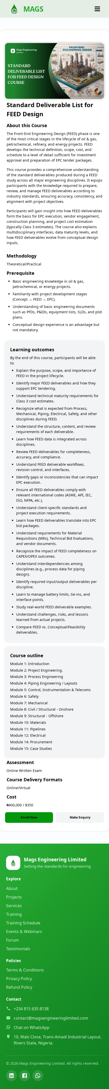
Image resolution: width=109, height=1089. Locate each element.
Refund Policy (19, 987)
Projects (14, 897)
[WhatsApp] (37, 1075)
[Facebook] (24, 1075)
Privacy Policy (19, 978)
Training (14, 914)
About (12, 888)
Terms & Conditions (25, 970)
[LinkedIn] (11, 1075)
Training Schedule (23, 923)
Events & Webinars (24, 931)
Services (14, 905)
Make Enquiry (80, 817)
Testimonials (18, 948)
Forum (12, 940)
